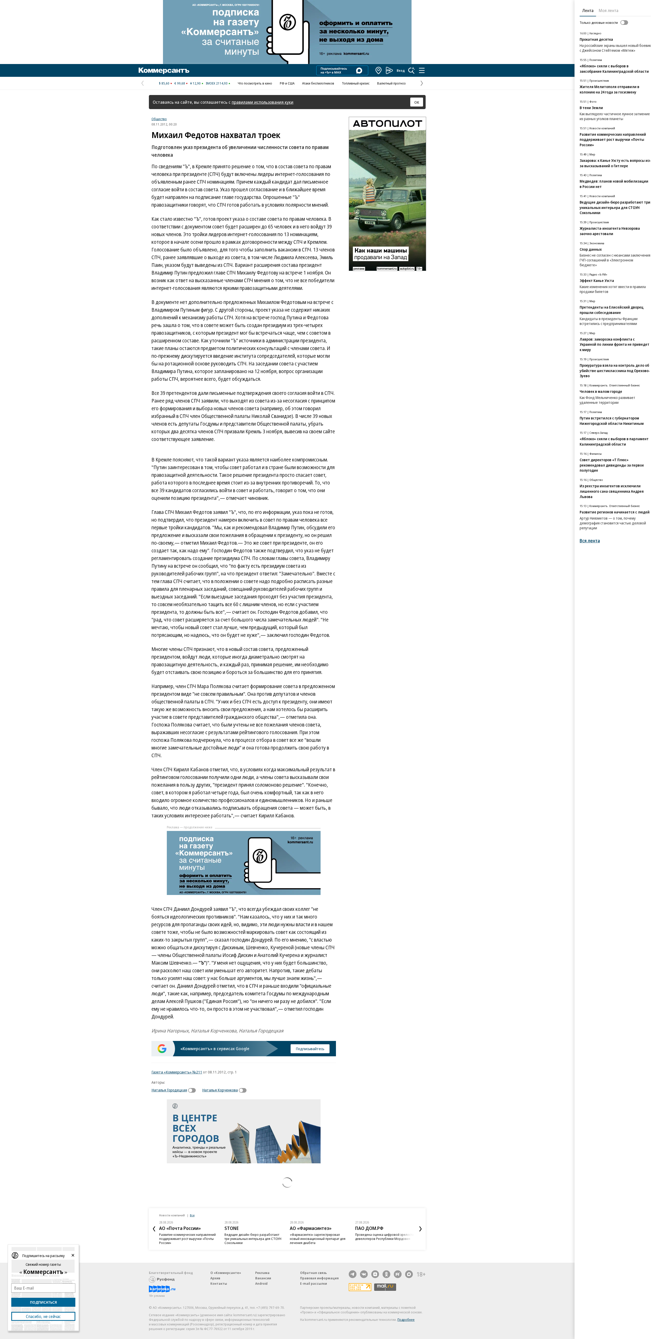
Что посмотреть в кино (255, 83)
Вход (401, 70)
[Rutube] (398, 1274)
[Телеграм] (352, 1274)
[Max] (409, 1274)
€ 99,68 (180, 83)
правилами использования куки (262, 102)
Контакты (218, 1283)
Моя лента (608, 10)
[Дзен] (375, 1274)
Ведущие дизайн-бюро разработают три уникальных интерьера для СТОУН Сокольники (252, 1238)
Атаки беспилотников (318, 83)
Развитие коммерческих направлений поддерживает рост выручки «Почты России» (187, 1238)
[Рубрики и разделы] (422, 70)
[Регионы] (379, 70)
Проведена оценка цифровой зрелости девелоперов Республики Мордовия (384, 1236)
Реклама (262, 1272)
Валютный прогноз (391, 83)
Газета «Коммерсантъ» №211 (176, 1071)
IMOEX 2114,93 (217, 83)
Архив (215, 1278)
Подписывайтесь (310, 1048)
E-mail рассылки (313, 1283)
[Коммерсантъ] (164, 70)
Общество (159, 119)
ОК (416, 102)
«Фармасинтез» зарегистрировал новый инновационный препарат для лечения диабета (317, 1238)
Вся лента (590, 541)
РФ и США (287, 83)
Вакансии (263, 1278)
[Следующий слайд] (420, 1229)
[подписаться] (193, 1090)
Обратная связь (313, 1272)
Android (261, 1283)
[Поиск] (411, 70)
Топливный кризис (356, 83)
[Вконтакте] (364, 1274)
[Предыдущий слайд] (154, 1229)
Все (192, 1215)
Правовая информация (319, 1278)
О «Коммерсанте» (225, 1272)
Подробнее (406, 1319)
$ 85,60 (164, 83)
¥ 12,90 (195, 83)
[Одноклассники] (386, 1274)
